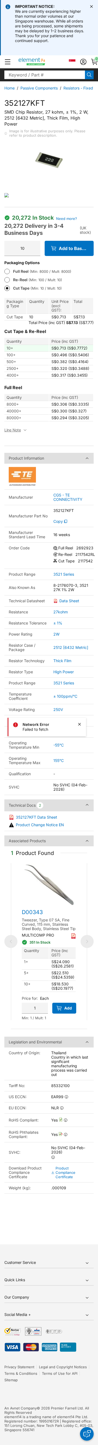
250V (58, 709)
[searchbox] (44, 75)
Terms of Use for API (59, 1373)
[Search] (89, 75)
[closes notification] (91, 6)
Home (9, 88)
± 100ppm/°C (65, 696)
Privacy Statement (19, 1367)
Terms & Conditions (20, 1373)
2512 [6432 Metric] (70, 647)
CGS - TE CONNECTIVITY (67, 497)
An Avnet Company (20, 1408)
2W (56, 634)
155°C (58, 760)
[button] (7, 61)
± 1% (57, 623)
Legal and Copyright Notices (63, 1367)
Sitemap (11, 1380)
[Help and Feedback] (87, 1434)
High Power (63, 671)
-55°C (58, 745)
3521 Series (63, 574)
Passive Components (39, 88)
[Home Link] (42, 61)
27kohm (60, 612)
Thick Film (62, 660)
